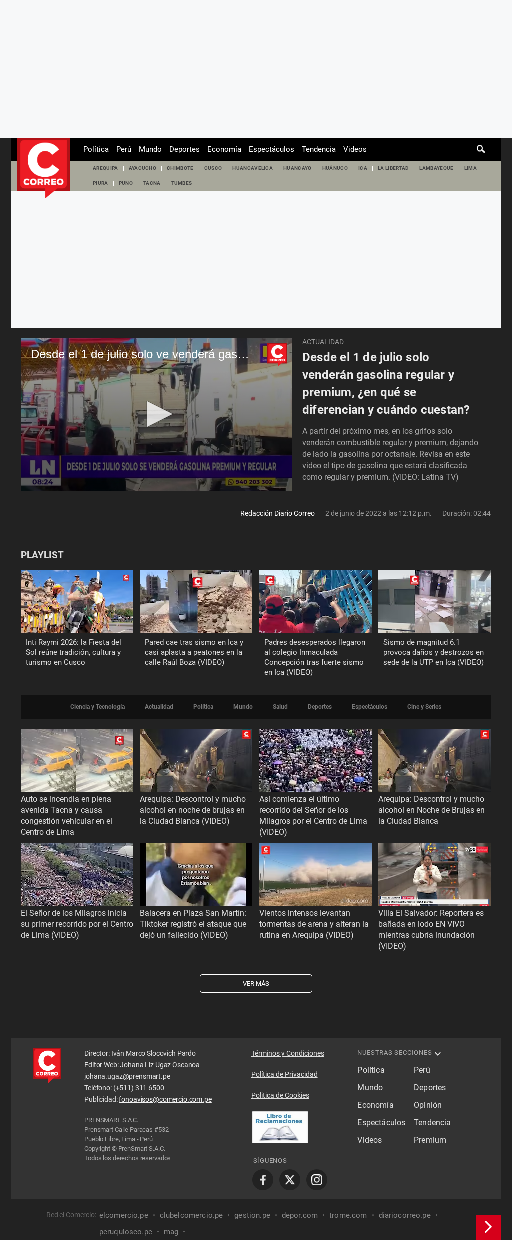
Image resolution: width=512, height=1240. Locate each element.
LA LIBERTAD (394, 168)
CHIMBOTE (180, 168)
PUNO (126, 183)
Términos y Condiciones (288, 1053)
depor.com (300, 1215)
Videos (355, 149)
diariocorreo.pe (405, 1215)
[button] (157, 414)
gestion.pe (252, 1215)
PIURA (100, 183)
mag (171, 1231)
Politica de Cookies (281, 1095)
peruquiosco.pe (126, 1231)
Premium (430, 1140)
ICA (363, 168)
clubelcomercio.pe (192, 1215)
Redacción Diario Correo (277, 513)
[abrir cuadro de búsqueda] (481, 149)
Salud (280, 707)
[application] (156, 414)
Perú (124, 149)
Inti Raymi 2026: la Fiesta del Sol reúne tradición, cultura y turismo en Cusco (74, 652)
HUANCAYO (298, 168)
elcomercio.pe (124, 1215)
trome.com (348, 1215)
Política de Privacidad (285, 1074)
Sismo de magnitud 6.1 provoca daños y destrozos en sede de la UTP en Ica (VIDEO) (434, 652)
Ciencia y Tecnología (97, 707)
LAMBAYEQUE (437, 168)
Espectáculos (271, 149)
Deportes (185, 149)
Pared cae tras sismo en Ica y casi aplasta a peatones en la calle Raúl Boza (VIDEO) (194, 652)
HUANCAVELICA (252, 168)
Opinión (428, 1105)
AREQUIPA (105, 168)
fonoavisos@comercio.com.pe (165, 1099)
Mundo (150, 149)
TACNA (152, 183)
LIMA (470, 168)
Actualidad (323, 341)
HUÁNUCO (335, 168)
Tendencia (319, 149)
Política (96, 149)
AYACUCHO (143, 168)
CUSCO (213, 168)
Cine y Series (425, 707)
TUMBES (182, 183)
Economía (225, 149)
